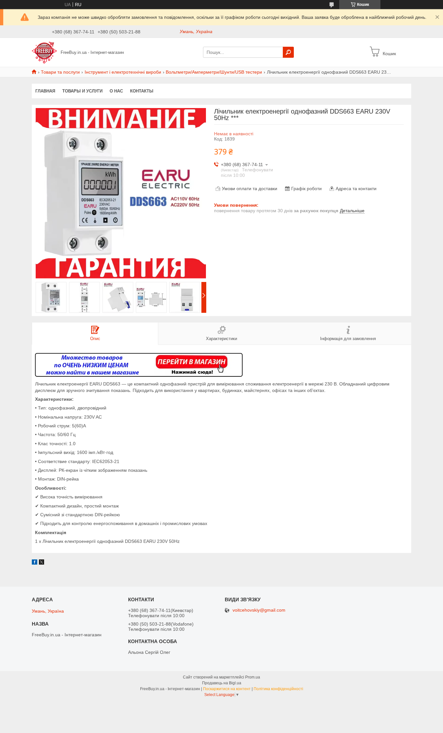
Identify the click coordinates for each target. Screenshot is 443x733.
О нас (116, 91)
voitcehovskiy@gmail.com (259, 610)
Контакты (141, 91)
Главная (45, 91)
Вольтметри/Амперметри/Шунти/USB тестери (214, 72)
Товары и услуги (82, 91)
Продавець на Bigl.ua (221, 683)
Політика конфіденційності (278, 689)
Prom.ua (252, 677)
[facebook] (34, 563)
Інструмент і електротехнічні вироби (123, 72)
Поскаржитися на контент (227, 689)
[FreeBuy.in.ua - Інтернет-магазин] (44, 52)
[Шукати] (288, 52)
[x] (41, 563)
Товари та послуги (60, 72)
